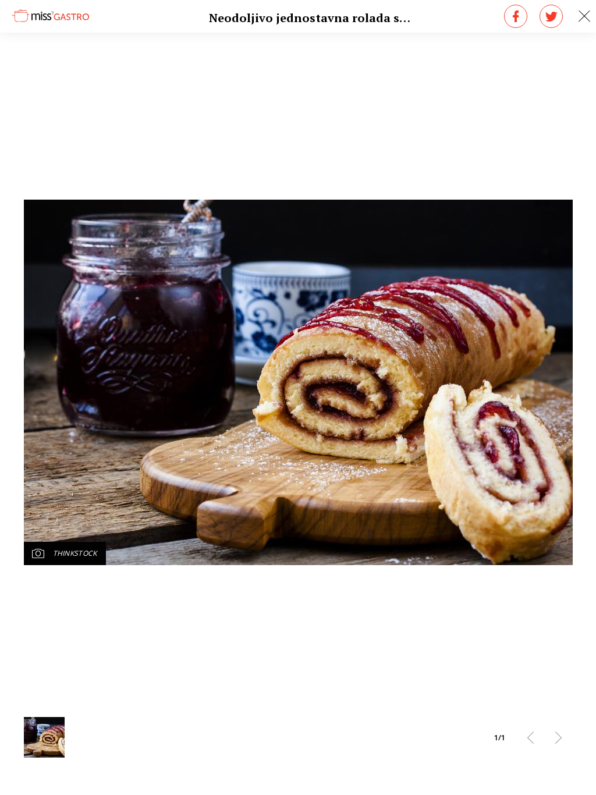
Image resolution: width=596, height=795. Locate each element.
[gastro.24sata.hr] (50, 15)
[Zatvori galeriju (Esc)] (584, 16)
